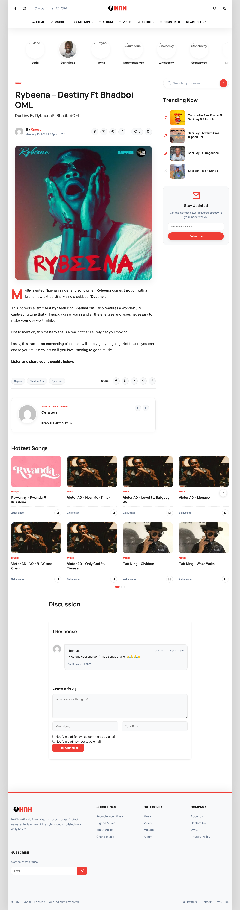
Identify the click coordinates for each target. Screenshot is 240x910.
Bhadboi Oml (37, 381)
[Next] (223, 493)
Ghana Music (105, 836)
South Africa (104, 830)
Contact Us (198, 823)
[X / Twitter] (125, 381)
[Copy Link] (121, 131)
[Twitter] (103, 131)
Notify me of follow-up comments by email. (86, 736)
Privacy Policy (200, 836)
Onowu (36, 129)
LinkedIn (207, 901)
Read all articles (55, 423)
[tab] (117, 587)
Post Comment (68, 747)
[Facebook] (94, 131)
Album (148, 836)
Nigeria (18, 381)
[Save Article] (148, 131)
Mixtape (149, 830)
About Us (197, 816)
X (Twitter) (190, 901)
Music (18, 83)
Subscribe (196, 236)
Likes (76, 664)
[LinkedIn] (134, 381)
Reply (87, 663)
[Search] (215, 8)
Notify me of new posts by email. (78, 741)
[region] (120, 522)
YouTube (223, 901)
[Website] (138, 408)
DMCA (195, 830)
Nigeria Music (105, 823)
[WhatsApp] (112, 131)
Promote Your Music (110, 816)
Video (148, 823)
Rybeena (57, 381)
